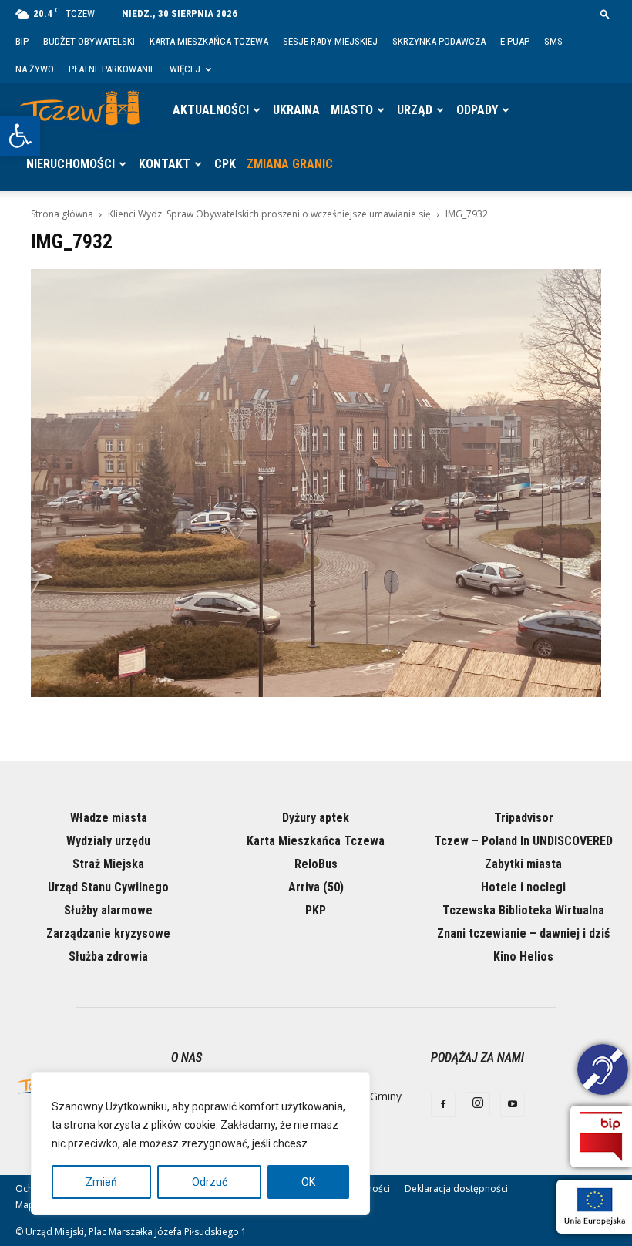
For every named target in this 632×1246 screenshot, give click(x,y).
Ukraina (296, 110)
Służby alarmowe (108, 910)
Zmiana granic (290, 164)
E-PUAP (514, 41)
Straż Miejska (108, 864)
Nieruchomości (70, 164)
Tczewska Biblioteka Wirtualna (523, 910)
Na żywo (34, 69)
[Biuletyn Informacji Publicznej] (601, 1136)
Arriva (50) (316, 887)
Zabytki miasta (523, 864)
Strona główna (62, 214)
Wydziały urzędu (108, 840)
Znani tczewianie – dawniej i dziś (523, 933)
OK (308, 1182)
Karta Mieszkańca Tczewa (209, 41)
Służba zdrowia (108, 956)
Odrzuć (209, 1182)
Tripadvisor (523, 817)
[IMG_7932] (316, 693)
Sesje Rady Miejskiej (330, 41)
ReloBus (316, 864)
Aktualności (211, 110)
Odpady (477, 110)
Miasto (352, 110)
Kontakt (164, 164)
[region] (200, 1143)
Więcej (185, 69)
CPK (225, 164)
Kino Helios (523, 956)
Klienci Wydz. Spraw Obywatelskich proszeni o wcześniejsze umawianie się (269, 214)
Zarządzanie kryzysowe (108, 933)
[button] (20, 136)
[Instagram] (478, 1104)
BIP (22, 41)
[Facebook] (443, 1105)
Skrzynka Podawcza (439, 41)
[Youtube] (512, 1105)
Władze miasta (108, 817)
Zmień (101, 1182)
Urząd (414, 110)
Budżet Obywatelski (89, 41)
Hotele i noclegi (523, 887)
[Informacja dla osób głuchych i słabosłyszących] (602, 1072)
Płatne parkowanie (112, 69)
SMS (553, 41)
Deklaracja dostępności (456, 1188)
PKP (315, 910)
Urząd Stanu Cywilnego (108, 887)
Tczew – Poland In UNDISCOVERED (523, 840)
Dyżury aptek (315, 817)
